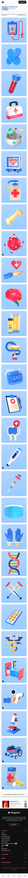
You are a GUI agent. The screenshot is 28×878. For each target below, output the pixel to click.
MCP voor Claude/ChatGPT (9, 843)
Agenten (4, 845)
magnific (13, 8)
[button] (14, 825)
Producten (4, 830)
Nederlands (14, 824)
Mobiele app (4, 848)
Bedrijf (3, 858)
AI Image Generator (5, 836)
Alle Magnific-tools (5, 850)
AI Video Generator (5, 838)
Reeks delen (22, 14)
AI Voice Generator (5, 840)
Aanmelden (22, 2)
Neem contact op (6, 862)
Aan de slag (4, 854)
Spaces (3, 833)
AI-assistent (4, 834)
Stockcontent (4, 841)
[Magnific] (3, 2)
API (2, 847)
